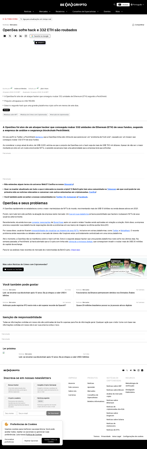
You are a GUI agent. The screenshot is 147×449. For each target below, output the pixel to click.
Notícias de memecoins (111, 424)
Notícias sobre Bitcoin (115, 390)
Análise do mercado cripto (114, 395)
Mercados (13, 25)
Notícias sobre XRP (114, 386)
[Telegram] (15, 36)
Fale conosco (73, 387)
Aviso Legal (116, 436)
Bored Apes (58, 222)
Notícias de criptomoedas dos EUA (115, 408)
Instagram (71, 197)
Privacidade (105, 436)
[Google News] (142, 370)
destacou (39, 137)
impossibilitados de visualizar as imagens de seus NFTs (55, 230)
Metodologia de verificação (132, 384)
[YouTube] (5, 36)
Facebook (83, 197)
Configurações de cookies (133, 436)
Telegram (111, 189)
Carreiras (72, 395)
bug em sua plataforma (79, 214)
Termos (96, 436)
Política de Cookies (34, 434)
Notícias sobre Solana (115, 419)
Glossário (68, 184)
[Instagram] (26, 36)
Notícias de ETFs (113, 430)
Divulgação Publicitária (130, 391)
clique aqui (75, 250)
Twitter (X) (61, 197)
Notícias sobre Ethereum (112, 401)
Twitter (116, 230)
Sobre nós (72, 391)
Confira (92, 192)
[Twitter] (10, 36)
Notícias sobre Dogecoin (112, 414)
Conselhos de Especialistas (93, 396)
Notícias (6, 25)
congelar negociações (41, 222)
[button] (17, 388)
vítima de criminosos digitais (81, 241)
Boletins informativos (96, 401)
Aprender (91, 387)
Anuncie (71, 383)
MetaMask (125, 230)
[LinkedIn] (21, 36)
